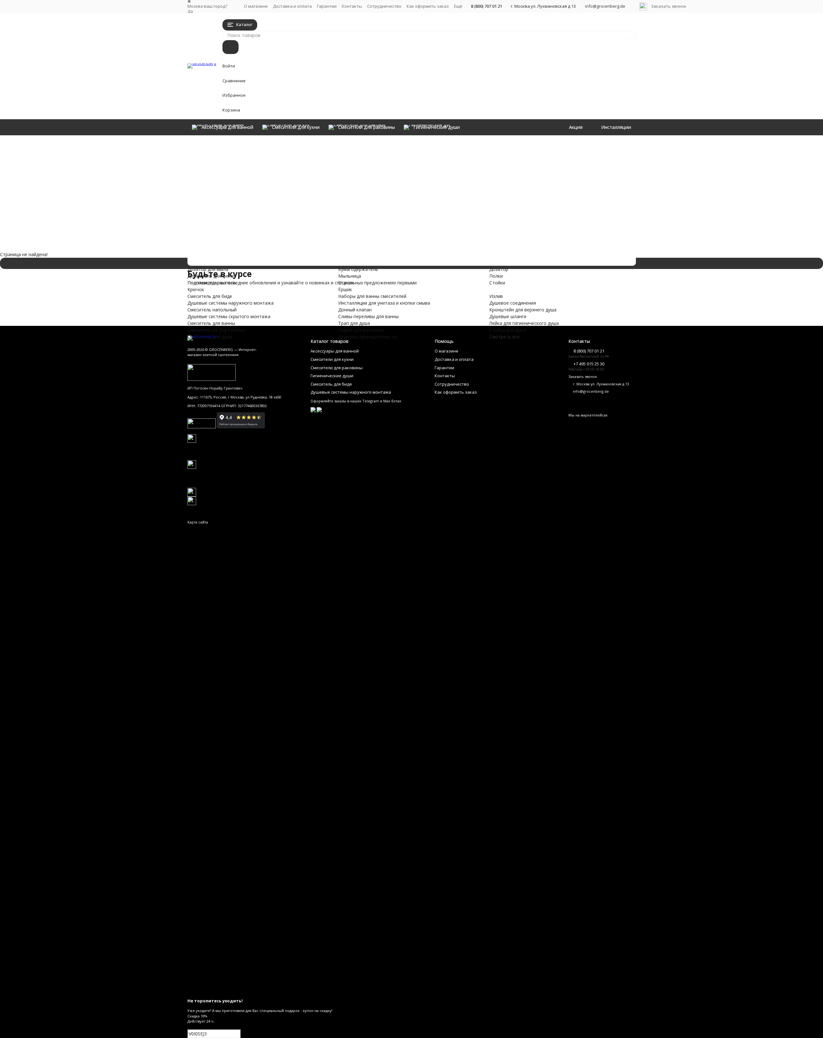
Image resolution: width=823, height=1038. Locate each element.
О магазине (256, 6)
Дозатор (565, 146)
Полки (563, 152)
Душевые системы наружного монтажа (335, 177)
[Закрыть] (411, 991)
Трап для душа (253, 244)
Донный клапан (255, 231)
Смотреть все (504, 337)
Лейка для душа (573, 180)
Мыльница (484, 152)
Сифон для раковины (274, 251)
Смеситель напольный (279, 184)
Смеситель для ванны (277, 197)
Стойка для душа (491, 193)
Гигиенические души (272, 163)
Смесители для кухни (274, 150)
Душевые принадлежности (293, 258)
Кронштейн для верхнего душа (423, 193)
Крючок (397, 166)
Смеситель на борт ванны (291, 204)
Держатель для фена (412, 152)
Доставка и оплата (292, 6)
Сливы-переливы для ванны (296, 238)
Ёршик (480, 166)
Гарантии (327, 6)
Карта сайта (197, 522)
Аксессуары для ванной (282, 143)
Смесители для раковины (288, 157)
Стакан (480, 159)
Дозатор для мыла (409, 146)
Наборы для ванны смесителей (308, 217)
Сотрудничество (384, 6)
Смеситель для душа (272, 211)
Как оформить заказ (428, 6)
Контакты (352, 6)
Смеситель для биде (272, 170)
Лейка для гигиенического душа (507, 186)
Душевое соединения (412, 186)
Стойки (564, 159)
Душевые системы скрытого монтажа (329, 190)
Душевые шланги (491, 180)
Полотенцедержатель (413, 159)
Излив (396, 180)
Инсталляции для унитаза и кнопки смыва (343, 224)
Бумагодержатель (493, 146)
